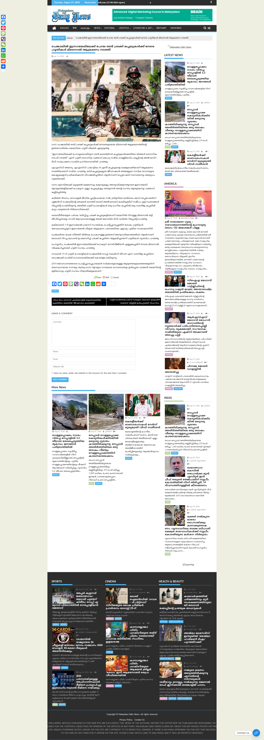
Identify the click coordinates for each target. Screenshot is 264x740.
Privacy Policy (125, 720)
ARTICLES (177, 272)
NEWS (97, 28)
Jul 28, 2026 (191, 590)
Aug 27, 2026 (59, 432)
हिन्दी (74, 28)
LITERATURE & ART (142, 28)
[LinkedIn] (3, 50)
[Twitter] (3, 22)
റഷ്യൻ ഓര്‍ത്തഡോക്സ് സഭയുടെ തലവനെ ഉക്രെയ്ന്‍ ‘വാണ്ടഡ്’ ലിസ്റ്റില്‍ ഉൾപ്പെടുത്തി (135, 301)
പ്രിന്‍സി (108, 432)
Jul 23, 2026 (136, 657)
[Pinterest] (3, 28)
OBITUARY (161, 28)
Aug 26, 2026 (83, 590)
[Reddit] (3, 61)
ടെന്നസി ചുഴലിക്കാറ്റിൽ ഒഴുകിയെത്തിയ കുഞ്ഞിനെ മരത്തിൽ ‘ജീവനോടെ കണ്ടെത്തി (77, 301)
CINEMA (118, 619)
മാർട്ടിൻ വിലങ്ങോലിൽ (87, 632)
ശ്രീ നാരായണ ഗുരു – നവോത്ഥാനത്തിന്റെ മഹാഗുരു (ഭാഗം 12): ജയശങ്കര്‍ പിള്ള (145, 3)
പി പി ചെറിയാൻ (196, 363)
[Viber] (3, 39)
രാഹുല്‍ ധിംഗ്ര (191, 593)
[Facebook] (3, 17)
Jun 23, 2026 (191, 663)
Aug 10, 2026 (137, 590)
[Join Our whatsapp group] (256, 733)
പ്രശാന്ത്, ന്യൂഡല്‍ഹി (197, 461)
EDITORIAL (109, 28)
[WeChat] (3, 44)
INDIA (92, 483)
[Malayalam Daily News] (54, 28)
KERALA (128, 458)
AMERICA (169, 272)
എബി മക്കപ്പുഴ (191, 667)
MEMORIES (175, 28)
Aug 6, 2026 (136, 623)
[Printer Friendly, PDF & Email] (106, 277)
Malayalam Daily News (180, 47)
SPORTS (64, 625)
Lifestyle (124, 28)
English (64, 28)
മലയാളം (85, 28)
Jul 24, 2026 (191, 626)
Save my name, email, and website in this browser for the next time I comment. (90, 373)
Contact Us (139, 720)
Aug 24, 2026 (83, 672)
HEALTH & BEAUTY (176, 622)
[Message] (3, 33)
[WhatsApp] (3, 55)
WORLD (55, 291)
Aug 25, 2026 (194, 458)
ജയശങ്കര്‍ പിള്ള (187, 218)
